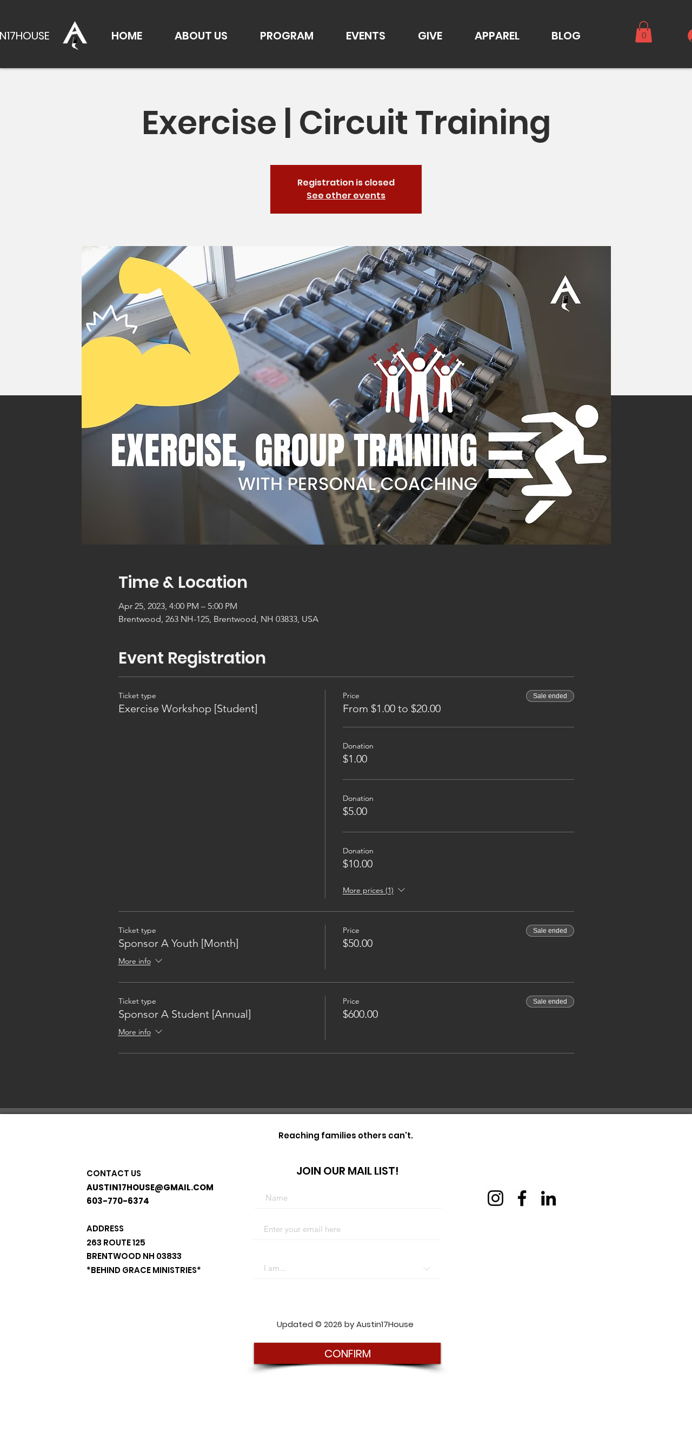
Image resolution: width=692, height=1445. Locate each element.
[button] (201, 35)
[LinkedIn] (548, 1198)
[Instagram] (495, 1198)
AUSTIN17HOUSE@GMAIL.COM (150, 1187)
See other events (346, 195)
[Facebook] (522, 1198)
